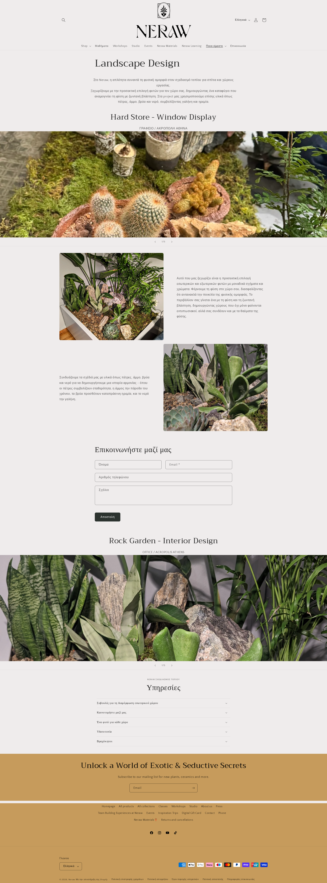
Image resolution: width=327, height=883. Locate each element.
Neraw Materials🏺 (146, 819)
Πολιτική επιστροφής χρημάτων (127, 879)
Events (150, 813)
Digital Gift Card (191, 813)
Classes (163, 806)
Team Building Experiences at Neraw (120, 813)
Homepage (108, 806)
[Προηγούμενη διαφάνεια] (155, 242)
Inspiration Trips (168, 813)
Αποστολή (107, 517)
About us (206, 806)
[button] (63, 20)
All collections (146, 806)
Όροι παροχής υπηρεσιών (185, 879)
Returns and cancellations (177, 819)
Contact (210, 813)
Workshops (178, 806)
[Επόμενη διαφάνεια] (172, 242)
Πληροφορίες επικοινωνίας (241, 879)
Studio (193, 806)
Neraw (72, 879)
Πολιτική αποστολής (213, 879)
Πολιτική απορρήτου (157, 879)
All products (126, 806)
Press (219, 806)
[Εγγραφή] (193, 788)
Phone (222, 813)
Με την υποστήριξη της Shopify (92, 879)
